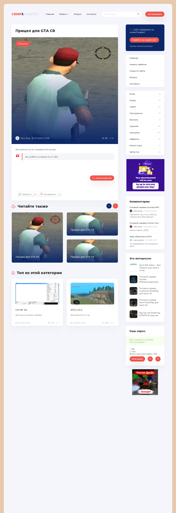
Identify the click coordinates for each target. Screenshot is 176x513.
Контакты (92, 14)
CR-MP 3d (21, 310)
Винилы (134, 119)
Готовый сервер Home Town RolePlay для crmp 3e (145, 223)
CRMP (133, 107)
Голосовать (137, 359)
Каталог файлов (138, 64)
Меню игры (136, 145)
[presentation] (109, 206)
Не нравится (52, 194)
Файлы (63, 14)
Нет (134, 351)
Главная (50, 14)
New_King (25, 138)
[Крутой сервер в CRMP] (145, 394)
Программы (136, 113)
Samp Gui (134, 152)
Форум (77, 14)
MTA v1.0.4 (76, 310)
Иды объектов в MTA (141, 237)
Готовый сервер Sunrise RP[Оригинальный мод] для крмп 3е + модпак (145, 207)
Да (133, 349)
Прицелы (135, 132)
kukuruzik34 (138, 240)
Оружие (134, 126)
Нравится (29, 194)
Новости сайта (137, 71)
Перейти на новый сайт (144, 40)
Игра (132, 94)
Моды (133, 100)
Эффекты (134, 139)
